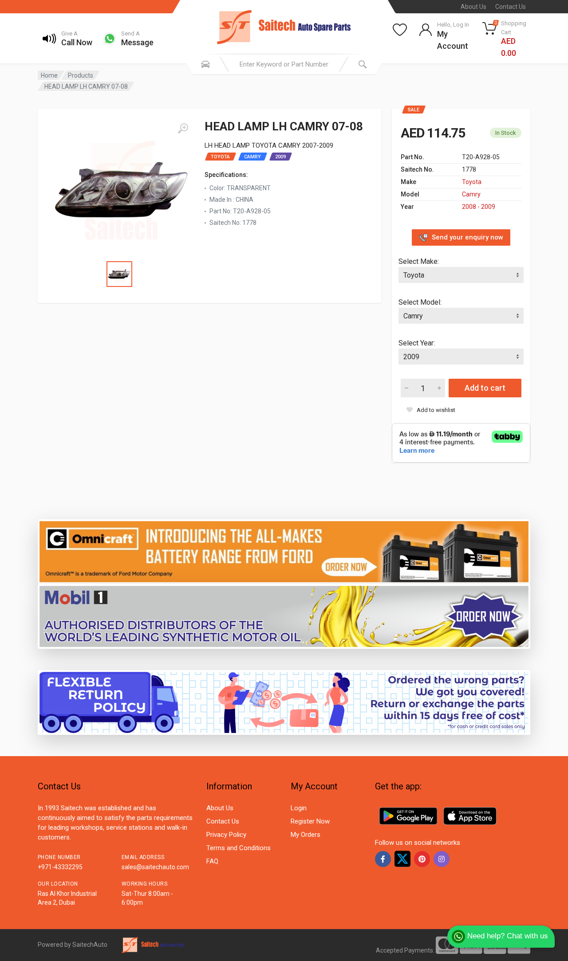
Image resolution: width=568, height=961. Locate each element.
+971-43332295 (60, 867)
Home (49, 75)
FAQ (212, 861)
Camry (471, 194)
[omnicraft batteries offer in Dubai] (284, 551)
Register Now (310, 821)
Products (80, 75)
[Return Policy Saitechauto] (284, 702)
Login (299, 808)
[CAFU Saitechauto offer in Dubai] (284, 616)
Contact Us (510, 7)
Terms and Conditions (238, 848)
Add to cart (485, 387)
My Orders (305, 835)
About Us (473, 7)
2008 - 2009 (478, 206)
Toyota (471, 181)
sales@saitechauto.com (155, 867)
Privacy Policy (226, 835)
